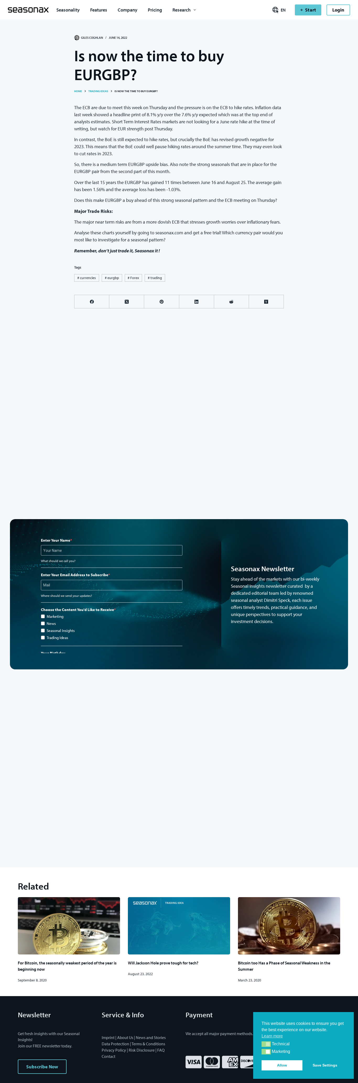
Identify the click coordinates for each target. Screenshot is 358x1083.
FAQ (161, 1050)
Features (98, 10)
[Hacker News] (266, 301)
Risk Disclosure (142, 1050)
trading (155, 277)
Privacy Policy (114, 1050)
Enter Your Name (55, 540)
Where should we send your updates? (66, 596)
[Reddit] (231, 301)
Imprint (108, 1037)
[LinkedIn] (196, 301)
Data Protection (115, 1043)
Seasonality (68, 10)
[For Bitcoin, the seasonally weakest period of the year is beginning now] (69, 925)
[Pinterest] (161, 301)
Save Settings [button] (325, 1065)
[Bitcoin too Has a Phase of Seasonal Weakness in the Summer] (289, 925)
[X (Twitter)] (126, 301)
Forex (133, 277)
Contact (108, 1056)
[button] (266, 1044)
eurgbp (112, 277)
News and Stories (151, 1037)
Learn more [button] (272, 1036)
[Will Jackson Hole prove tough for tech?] (179, 925)
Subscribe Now (42, 1067)
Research (181, 10)
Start (310, 10)
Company (127, 10)
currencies (86, 277)
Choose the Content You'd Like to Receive (77, 609)
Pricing (155, 10)
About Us (125, 1037)
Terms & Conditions (148, 1043)
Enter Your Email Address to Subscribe (74, 574)
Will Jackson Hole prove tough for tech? (163, 962)
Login (338, 10)
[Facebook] (91, 301)
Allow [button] (282, 1065)
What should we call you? (58, 561)
